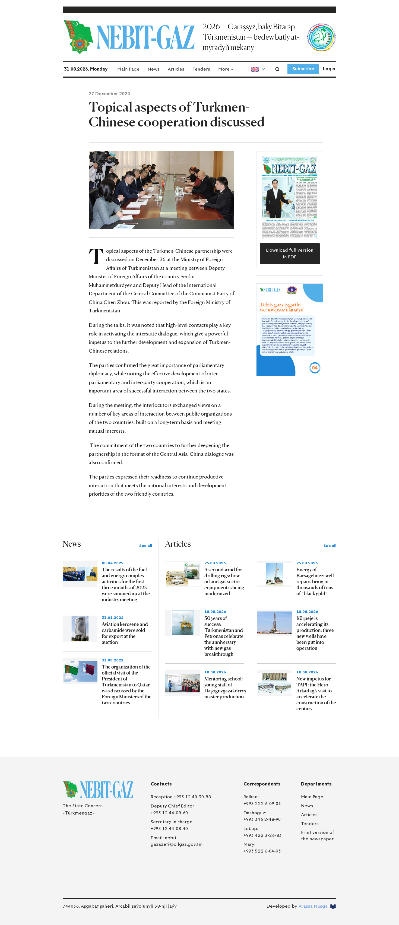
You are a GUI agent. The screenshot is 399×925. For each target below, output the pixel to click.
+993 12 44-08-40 (169, 828)
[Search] (277, 69)
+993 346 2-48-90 (262, 819)
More (224, 69)
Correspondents (261, 784)
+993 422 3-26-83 (262, 835)
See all (145, 545)
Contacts (161, 784)
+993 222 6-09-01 (262, 803)
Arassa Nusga (313, 906)
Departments (316, 784)
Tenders (201, 69)
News (154, 69)
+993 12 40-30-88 (192, 796)
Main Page (128, 69)
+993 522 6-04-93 (262, 851)
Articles (176, 69)
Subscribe (303, 68)
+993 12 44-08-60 (169, 812)
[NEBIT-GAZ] (98, 790)
